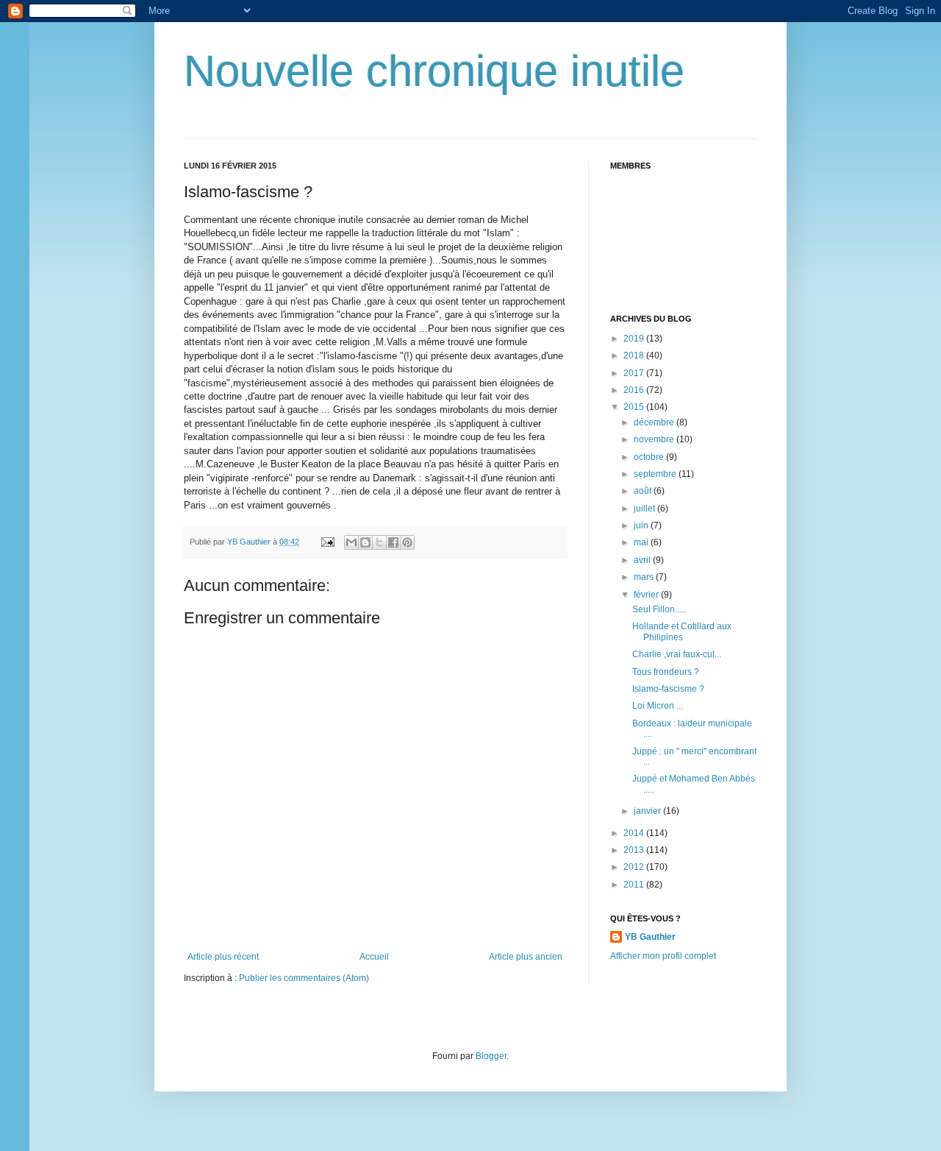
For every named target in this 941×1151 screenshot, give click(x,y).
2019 (634, 338)
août (644, 491)
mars (645, 577)
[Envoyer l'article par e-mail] (327, 541)
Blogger (491, 1056)
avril (643, 560)
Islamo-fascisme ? (668, 689)
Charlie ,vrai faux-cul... (676, 654)
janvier (648, 811)
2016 (634, 390)
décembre (655, 422)
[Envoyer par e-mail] (351, 542)
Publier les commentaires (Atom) (304, 978)
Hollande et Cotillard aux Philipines (681, 631)
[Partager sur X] (379, 542)
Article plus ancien (525, 957)
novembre (655, 439)
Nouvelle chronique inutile (434, 71)
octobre (650, 457)
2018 (634, 355)
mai (642, 542)
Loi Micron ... (657, 706)
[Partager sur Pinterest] (407, 542)
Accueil (374, 957)
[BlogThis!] (365, 542)
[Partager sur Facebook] (393, 542)
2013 (634, 850)
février (647, 594)
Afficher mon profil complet (663, 956)
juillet (645, 508)
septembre (656, 474)
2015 (634, 407)
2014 (634, 833)
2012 (634, 867)
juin (642, 525)
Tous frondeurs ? (665, 672)
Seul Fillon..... (659, 609)
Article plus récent (223, 957)
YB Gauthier (650, 937)
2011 (634, 884)
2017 (634, 373)
